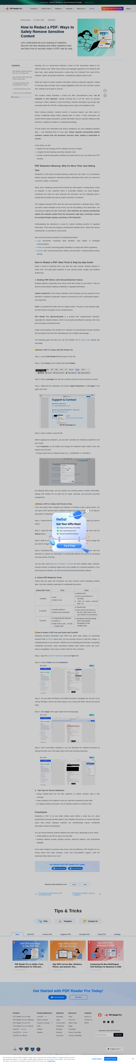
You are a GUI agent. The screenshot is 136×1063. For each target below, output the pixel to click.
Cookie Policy (51, 1061)
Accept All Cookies (110, 1058)
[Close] (133, 1059)
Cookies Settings (97, 1058)
